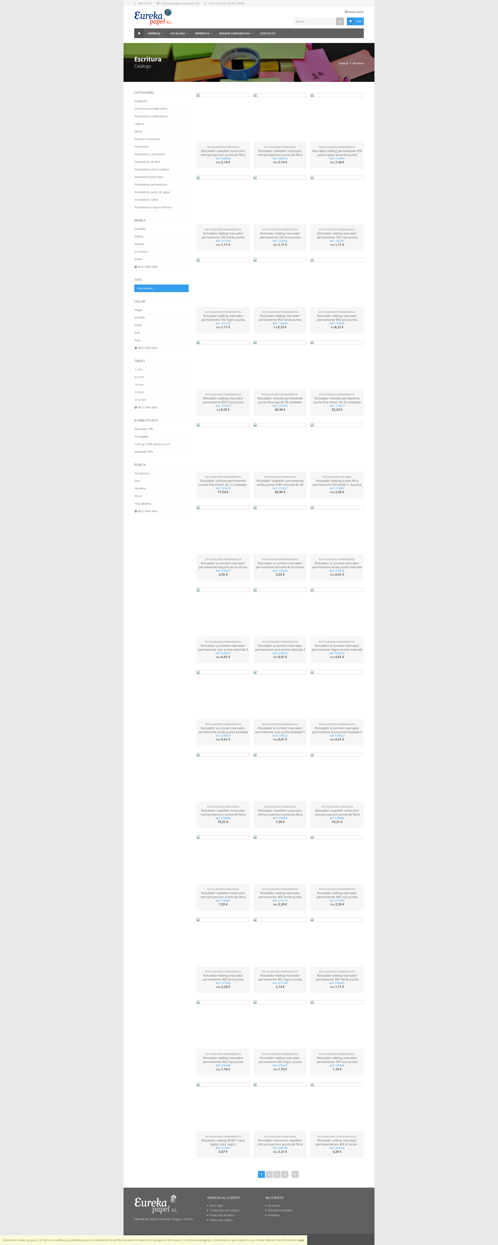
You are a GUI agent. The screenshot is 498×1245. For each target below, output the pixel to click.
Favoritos (274, 1215)
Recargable (142, 436)
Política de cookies (221, 1220)
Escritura (358, 63)
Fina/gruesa (142, 473)
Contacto (267, 33)
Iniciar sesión (356, 12)
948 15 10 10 (145, 3)
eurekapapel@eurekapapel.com (180, 3)
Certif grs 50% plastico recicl (152, 444)
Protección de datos (222, 1215)
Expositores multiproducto (151, 116)
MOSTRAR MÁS (147, 267)
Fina (137, 481)
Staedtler (140, 229)
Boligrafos (141, 101)
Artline (139, 259)
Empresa (154, 33)
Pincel (138, 496)
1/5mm (139, 392)
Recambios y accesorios (150, 154)
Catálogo (177, 33)
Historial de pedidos (280, 1210)
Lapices (139, 124)
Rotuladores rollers (147, 199)
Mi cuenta (274, 1205)
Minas (138, 131)
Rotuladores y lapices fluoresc (153, 207)
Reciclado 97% (144, 429)
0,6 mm (139, 377)
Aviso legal (216, 1205)
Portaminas (142, 146)
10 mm (139, 384)
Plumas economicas (147, 139)
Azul (137, 332)
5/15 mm (140, 400)
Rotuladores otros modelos (152, 169)
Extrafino (140, 488)
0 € (359, 21)
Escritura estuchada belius (151, 108)
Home (139, 33)
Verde (138, 325)
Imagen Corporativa (234, 33)
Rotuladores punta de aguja (152, 192)
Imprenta (202, 33)
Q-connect (141, 251)
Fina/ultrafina (143, 503)
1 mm (138, 369)
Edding (139, 236)
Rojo (138, 340)
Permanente (145, 288)
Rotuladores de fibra (147, 162)
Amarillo (140, 317)
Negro (139, 310)
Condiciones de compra (224, 1210)
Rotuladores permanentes (151, 184)
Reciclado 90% (144, 452)
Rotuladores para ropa (149, 177)
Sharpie (139, 244)
